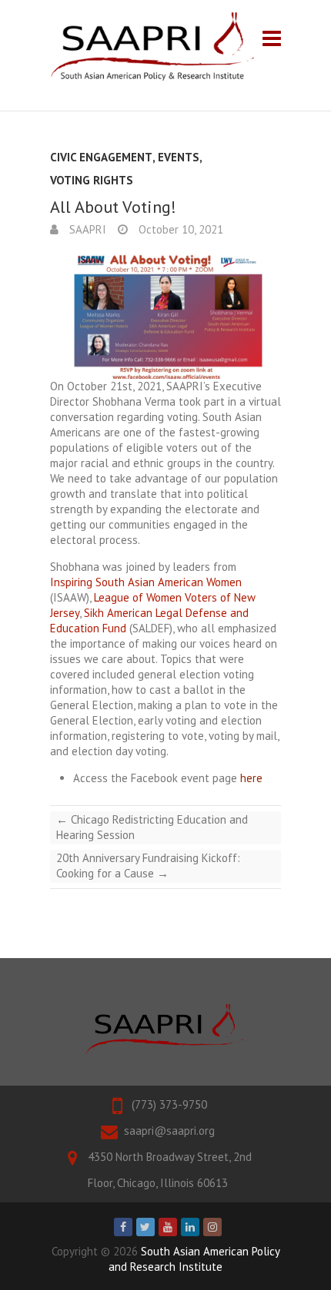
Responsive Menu (271, 38)
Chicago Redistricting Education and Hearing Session (152, 827)
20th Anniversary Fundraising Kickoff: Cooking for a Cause (148, 865)
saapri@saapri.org (169, 1130)
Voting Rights (91, 180)
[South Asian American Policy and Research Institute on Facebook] (123, 1227)
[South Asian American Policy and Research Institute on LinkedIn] (190, 1227)
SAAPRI (86, 229)
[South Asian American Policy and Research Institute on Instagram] (212, 1227)
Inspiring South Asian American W (132, 582)
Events (178, 157)
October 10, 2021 (179, 229)
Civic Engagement (101, 157)
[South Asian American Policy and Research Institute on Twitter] (145, 1227)
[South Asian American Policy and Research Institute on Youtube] (168, 1227)
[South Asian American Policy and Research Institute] (152, 47)
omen (228, 582)
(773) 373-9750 (169, 1104)
